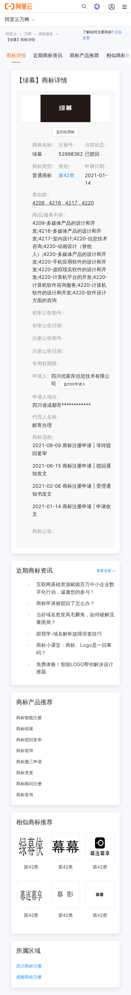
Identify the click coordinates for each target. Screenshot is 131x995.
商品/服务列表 (47, 215)
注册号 (65, 145)
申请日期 (94, 166)
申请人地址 (44, 397)
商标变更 (24, 772)
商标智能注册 (29, 717)
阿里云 (11, 33)
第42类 (66, 175)
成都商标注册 (29, 977)
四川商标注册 (29, 966)
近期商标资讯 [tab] (47, 55)
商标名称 (42, 145)
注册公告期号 (47, 338)
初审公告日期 (47, 326)
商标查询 (24, 794)
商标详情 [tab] (16, 55)
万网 (27, 33)
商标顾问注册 (29, 783)
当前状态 (94, 145)
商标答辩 (24, 750)
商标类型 (42, 166)
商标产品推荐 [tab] (84, 55)
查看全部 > (106, 570)
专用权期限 (44, 363)
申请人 (39, 376)
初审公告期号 (47, 313)
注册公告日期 (47, 351)
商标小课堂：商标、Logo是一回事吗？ (74, 649)
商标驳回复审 (29, 739)
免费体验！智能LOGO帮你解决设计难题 (74, 668)
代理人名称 (44, 417)
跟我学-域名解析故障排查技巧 (69, 634)
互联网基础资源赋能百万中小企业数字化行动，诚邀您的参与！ (75, 588)
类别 (63, 166)
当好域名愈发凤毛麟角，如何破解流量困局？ (75, 618)
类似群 (39, 194)
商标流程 (42, 437)
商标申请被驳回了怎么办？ (65, 603)
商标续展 (24, 728)
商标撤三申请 (29, 761)
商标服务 (46, 33)
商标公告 (42, 531)
